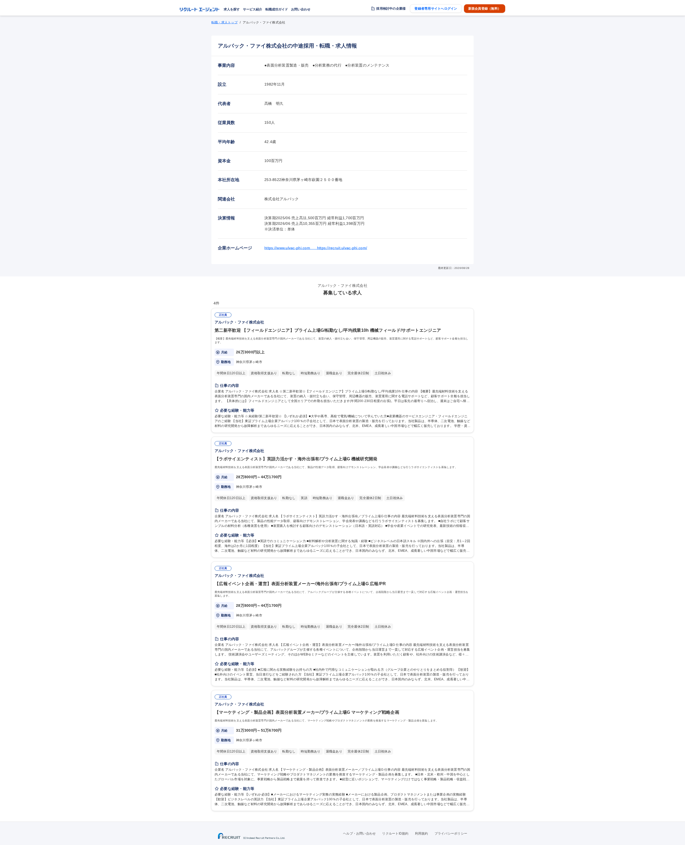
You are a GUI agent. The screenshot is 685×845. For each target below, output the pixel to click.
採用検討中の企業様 (391, 8)
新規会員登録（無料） (484, 8)
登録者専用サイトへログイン (435, 8)
